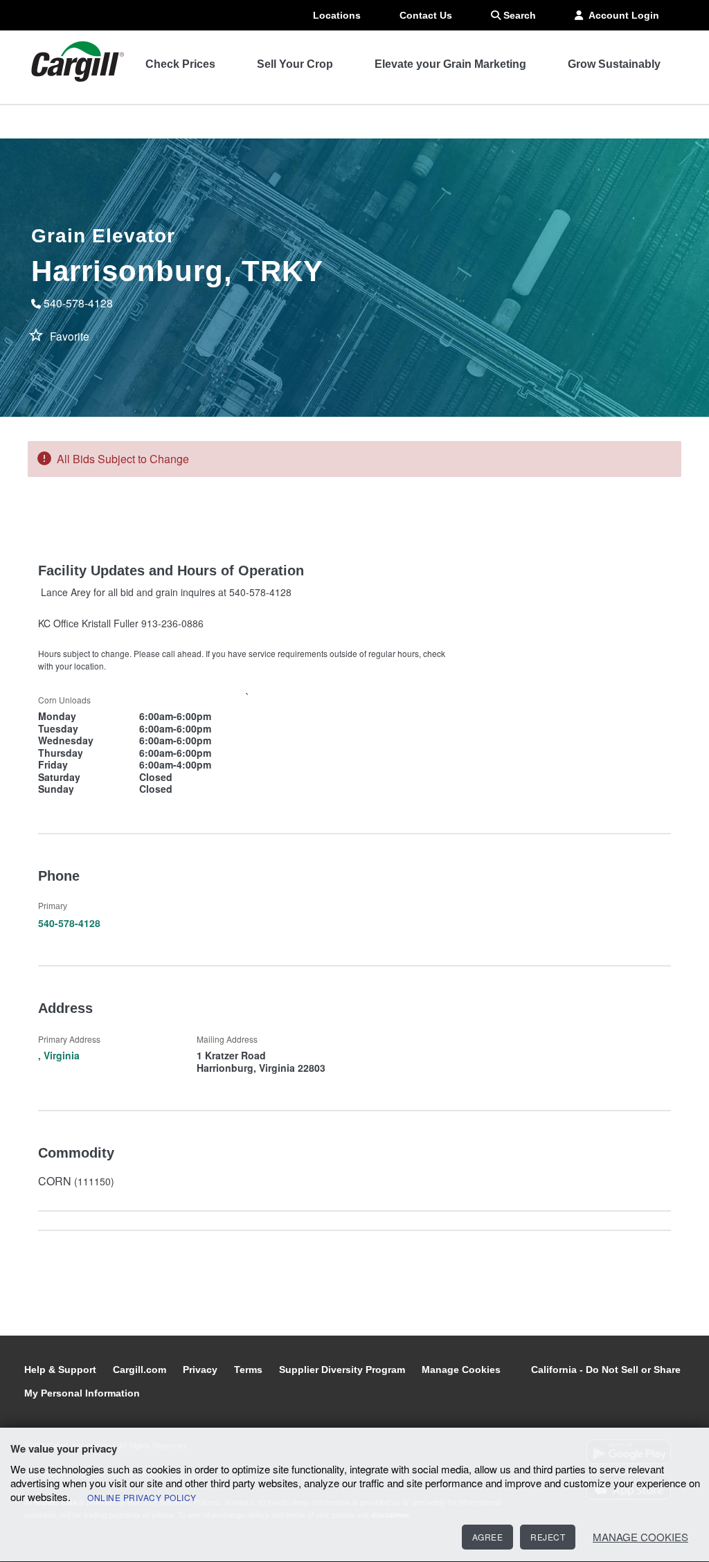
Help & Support (61, 1369)
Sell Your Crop (295, 64)
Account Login (621, 15)
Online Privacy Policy (142, 1497)
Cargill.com (141, 1369)
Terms (249, 1369)
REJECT (547, 1537)
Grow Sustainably (614, 64)
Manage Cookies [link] (461, 1369)
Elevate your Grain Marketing (450, 64)
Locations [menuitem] (337, 15)
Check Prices (180, 64)
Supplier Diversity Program (343, 1369)
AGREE (487, 1537)
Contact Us (426, 15)
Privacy (201, 1369)
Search (518, 15)
